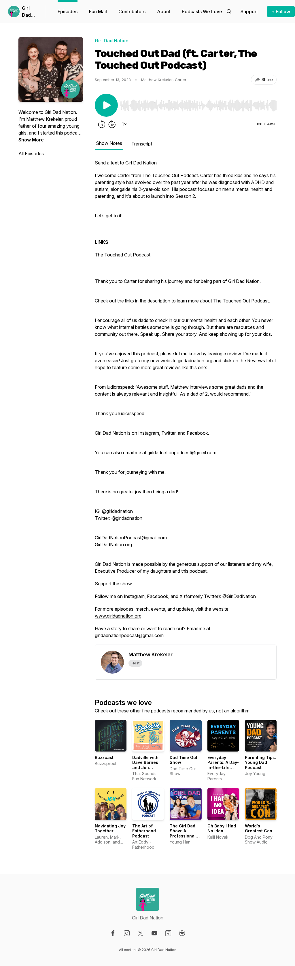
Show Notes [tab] (109, 143)
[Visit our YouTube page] (154, 933)
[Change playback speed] (124, 124)
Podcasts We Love (202, 11)
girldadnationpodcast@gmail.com (182, 452)
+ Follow (281, 11)
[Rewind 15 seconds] (102, 124)
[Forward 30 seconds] (112, 124)
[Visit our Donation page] (182, 933)
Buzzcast (104, 757)
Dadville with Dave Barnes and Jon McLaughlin (145, 765)
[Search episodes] (229, 11)
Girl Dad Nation (29, 11)
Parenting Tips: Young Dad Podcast (260, 762)
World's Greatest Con (258, 828)
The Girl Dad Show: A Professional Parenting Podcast (183, 835)
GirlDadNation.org (113, 544)
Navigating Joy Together (110, 828)
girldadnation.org (195, 360)
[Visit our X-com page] (140, 933)
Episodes (67, 11)
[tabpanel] (186, 402)
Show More (31, 140)
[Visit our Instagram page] (127, 933)
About (163, 11)
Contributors (131, 11)
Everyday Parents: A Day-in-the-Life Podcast (223, 765)
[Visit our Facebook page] (113, 933)
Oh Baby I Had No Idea (221, 828)
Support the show (113, 583)
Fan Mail (98, 11)
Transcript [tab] (141, 144)
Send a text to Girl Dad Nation (126, 163)
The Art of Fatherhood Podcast (144, 830)
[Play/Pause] (106, 105)
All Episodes (31, 153)
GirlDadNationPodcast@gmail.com (131, 537)
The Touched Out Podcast (122, 255)
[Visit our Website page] (168, 933)
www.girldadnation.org (118, 616)
